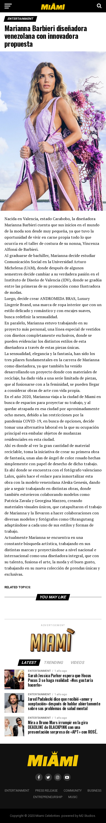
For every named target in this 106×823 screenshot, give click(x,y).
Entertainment (17, 790)
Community (73, 790)
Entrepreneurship (47, 797)
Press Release (46, 790)
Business (94, 790)
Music (72, 797)
